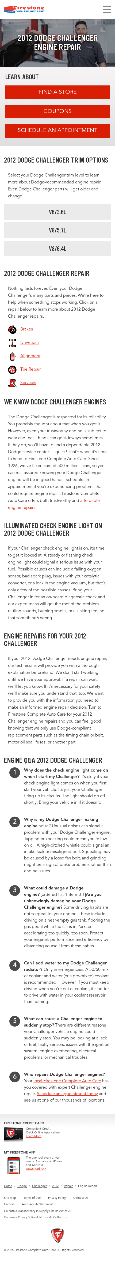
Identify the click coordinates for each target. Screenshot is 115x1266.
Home (8, 1186)
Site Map (10, 1198)
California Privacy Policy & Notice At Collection (35, 1217)
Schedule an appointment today (67, 1094)
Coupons (58, 111)
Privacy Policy (57, 1198)
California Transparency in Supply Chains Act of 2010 (39, 1211)
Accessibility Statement (37, 1204)
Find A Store (57, 92)
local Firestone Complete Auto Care (67, 1081)
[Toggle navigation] (107, 9)
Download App (36, 1169)
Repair (68, 1186)
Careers (9, 1204)
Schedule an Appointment (57, 130)
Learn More (33, 1136)
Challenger (39, 1186)
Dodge (22, 1186)
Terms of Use (32, 1198)
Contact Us (80, 1198)
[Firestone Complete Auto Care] (24, 9)
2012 (55, 1186)
